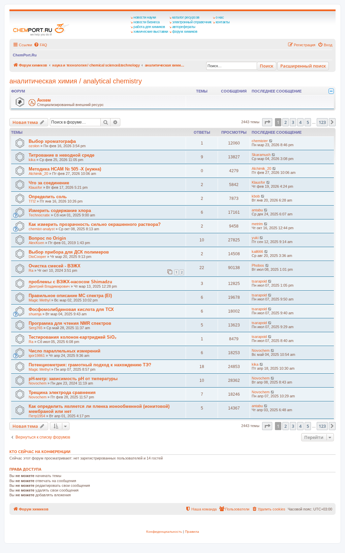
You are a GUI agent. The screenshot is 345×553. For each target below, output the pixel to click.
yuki (255, 238)
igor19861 (37, 355)
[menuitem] (40, 45)
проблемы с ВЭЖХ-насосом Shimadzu (70, 281)
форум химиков (184, 31)
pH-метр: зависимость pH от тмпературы (73, 378)
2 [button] (285, 122)
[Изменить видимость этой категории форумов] (331, 91)
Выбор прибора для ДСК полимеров (69, 252)
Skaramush (261, 155)
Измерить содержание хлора (60, 210)
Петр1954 (37, 416)
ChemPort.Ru (25, 55)
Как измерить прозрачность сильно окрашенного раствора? (95, 224)
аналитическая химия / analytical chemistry (75, 81)
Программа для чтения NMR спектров (70, 323)
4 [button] (300, 122)
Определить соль (48, 196)
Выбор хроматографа (52, 141)
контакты (223, 22)
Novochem (261, 350)
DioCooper (37, 257)
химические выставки (150, 31)
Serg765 (35, 328)
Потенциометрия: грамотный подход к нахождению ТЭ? (90, 364)
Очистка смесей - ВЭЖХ (55, 265)
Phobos (258, 265)
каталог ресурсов (185, 17)
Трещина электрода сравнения (62, 392)
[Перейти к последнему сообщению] (271, 141)
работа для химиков (149, 27)
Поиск (266, 66)
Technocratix (39, 215)
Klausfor (35, 187)
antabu (257, 210)
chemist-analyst (42, 229)
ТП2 (32, 201)
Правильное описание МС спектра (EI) (70, 295)
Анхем (44, 100)
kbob (256, 196)
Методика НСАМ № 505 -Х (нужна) (65, 169)
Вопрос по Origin (47, 238)
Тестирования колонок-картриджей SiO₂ (73, 337)
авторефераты (183, 27)
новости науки (144, 17)
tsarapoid (259, 281)
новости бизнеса (146, 22)
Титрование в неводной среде (61, 155)
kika (32, 160)
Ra (31, 270)
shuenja (35, 314)
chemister (260, 141)
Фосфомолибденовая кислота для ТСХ (71, 309)
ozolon (34, 146)
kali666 (257, 251)
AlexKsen (36, 243)
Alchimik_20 (38, 174)
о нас (220, 17)
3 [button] (293, 122)
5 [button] (308, 122)
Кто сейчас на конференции (39, 452)
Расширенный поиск (303, 66)
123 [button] (322, 122)
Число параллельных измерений (64, 350)
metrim (257, 224)
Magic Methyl (39, 300)
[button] (267, 122)
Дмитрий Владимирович (49, 286)
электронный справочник (192, 22)
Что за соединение (49, 182)
